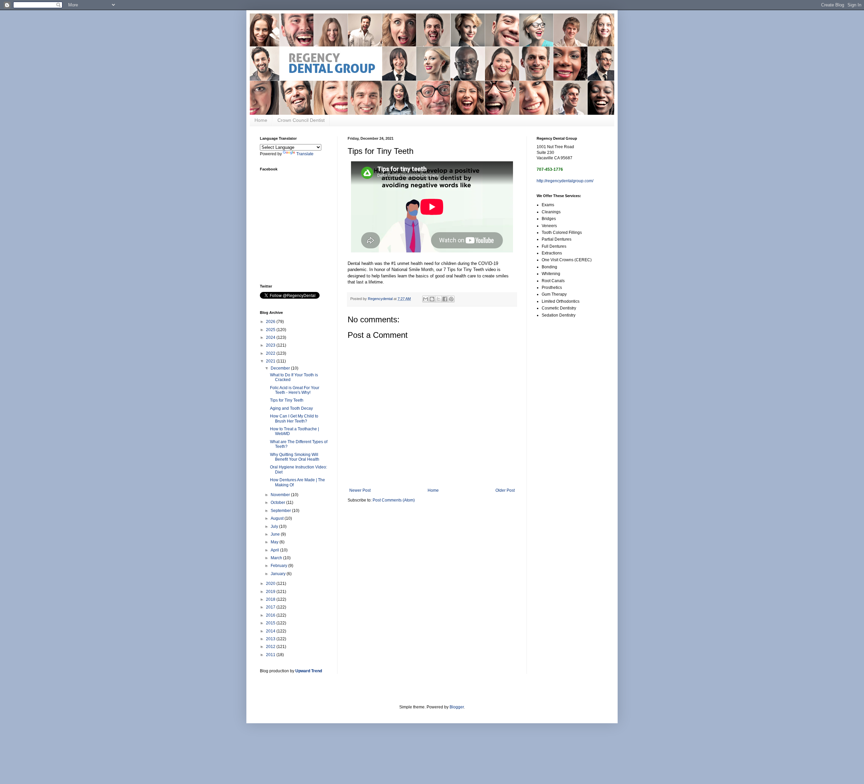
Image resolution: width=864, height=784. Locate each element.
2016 (271, 615)
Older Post (505, 490)
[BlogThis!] (432, 299)
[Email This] (425, 299)
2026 (271, 321)
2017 (271, 607)
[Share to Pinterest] (451, 299)
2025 (271, 329)
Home (260, 120)
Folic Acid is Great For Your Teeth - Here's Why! (294, 390)
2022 (271, 353)
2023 (271, 345)
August (278, 518)
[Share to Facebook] (444, 299)
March (277, 558)
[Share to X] (438, 299)
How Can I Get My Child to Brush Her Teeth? (294, 418)
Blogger (457, 707)
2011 (271, 654)
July (275, 526)
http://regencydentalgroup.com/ (565, 181)
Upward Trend (308, 671)
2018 (271, 599)
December (281, 368)
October (278, 502)
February (279, 565)
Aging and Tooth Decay (291, 408)
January (279, 573)
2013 (271, 639)
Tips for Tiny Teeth (286, 400)
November (281, 494)
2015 (271, 623)
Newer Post (360, 490)
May (275, 542)
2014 (271, 631)
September (281, 510)
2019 (271, 591)
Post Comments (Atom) (394, 500)
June (276, 534)
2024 (271, 337)
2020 (271, 583)
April (275, 550)
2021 (271, 361)
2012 (271, 646)
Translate (305, 154)
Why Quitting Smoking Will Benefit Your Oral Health (294, 457)
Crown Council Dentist (301, 120)
